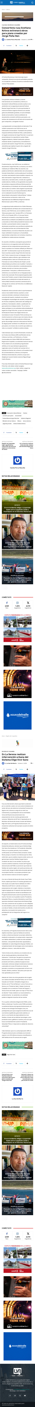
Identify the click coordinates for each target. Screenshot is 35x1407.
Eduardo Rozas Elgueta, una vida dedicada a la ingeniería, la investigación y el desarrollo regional (17, 545)
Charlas (25, 413)
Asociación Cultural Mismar (14, 413)
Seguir (17, 602)
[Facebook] (10, 1395)
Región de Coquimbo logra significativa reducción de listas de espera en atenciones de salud (9, 446)
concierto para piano (8, 415)
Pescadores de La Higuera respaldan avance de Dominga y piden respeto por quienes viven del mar (17, 580)
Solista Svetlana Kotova (19, 423)
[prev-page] (3, 588)
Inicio (3, 9)
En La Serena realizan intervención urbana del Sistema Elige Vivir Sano (26, 446)
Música (19, 421)
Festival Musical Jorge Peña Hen (11, 418)
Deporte (17, 505)
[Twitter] (20, 1395)
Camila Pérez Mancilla (13, 39)
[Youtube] (25, 1395)
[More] (27, 45)
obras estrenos (27, 421)
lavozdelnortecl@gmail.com (21, 1389)
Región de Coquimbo (14, 25)
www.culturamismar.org (8, 368)
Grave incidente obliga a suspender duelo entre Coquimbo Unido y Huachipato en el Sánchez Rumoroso (17, 509)
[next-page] (6, 588)
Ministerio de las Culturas (9, 421)
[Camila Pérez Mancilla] (3, 39)
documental (18, 415)
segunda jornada (7, 423)
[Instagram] (15, 1395)
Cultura (8, 9)
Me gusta (7, 602)
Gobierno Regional (26, 418)
